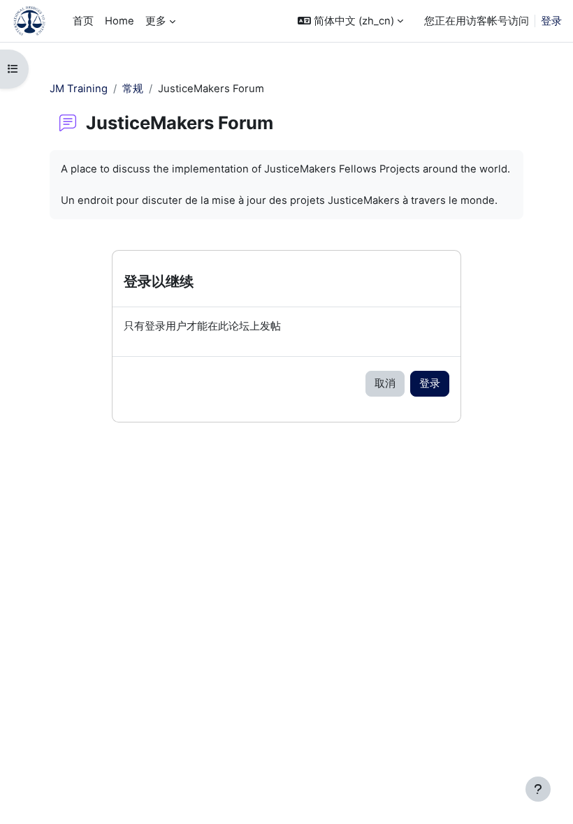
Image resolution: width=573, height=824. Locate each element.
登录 (551, 21)
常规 (132, 88)
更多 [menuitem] (155, 21)
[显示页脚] (538, 789)
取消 (385, 383)
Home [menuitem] (119, 21)
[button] (350, 21)
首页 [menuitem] (83, 21)
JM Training (79, 88)
